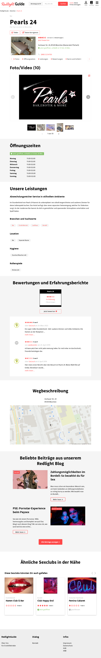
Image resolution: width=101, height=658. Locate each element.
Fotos (17, 59)
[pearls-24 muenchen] (31, 127)
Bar (13, 225)
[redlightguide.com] (14, 4)
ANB (64, 650)
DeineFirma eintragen (75, 4)
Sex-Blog (91, 5)
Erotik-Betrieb (23, 225)
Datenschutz (68, 645)
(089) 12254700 (46, 54)
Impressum (67, 643)
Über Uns (4, 643)
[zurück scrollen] (11, 59)
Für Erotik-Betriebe (8, 645)
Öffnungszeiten (29, 59)
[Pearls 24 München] (89, 75)
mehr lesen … (30, 334)
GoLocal (32, 325)
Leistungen (44, 59)
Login (86, 5)
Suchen (63, 3)
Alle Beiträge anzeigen (49, 542)
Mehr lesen (57, 499)
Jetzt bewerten (49, 311)
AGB (64, 648)
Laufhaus (35, 225)
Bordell (45, 225)
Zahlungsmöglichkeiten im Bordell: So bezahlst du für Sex (67, 476)
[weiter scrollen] (89, 59)
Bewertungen (57, 59)
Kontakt (35, 643)
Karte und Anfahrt (74, 59)
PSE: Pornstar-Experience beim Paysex (29, 510)
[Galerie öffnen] (23, 47)
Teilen (15, 32)
